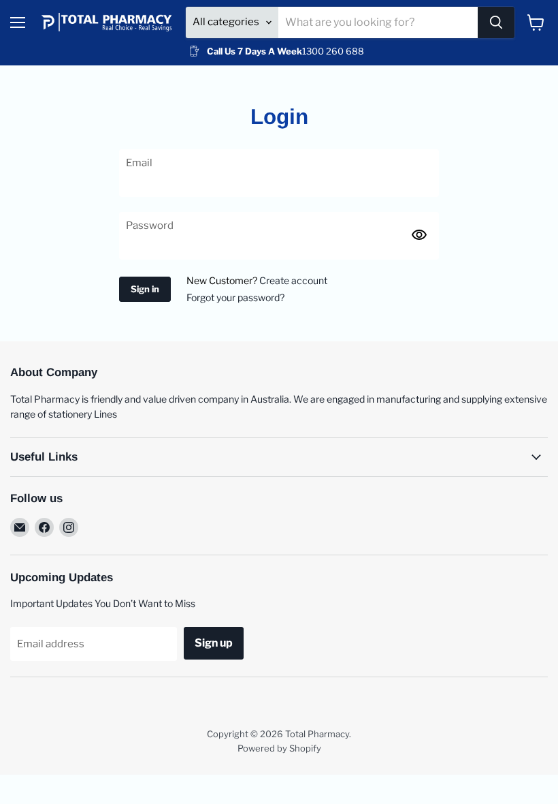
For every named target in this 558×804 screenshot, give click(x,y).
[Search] (496, 22)
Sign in (145, 288)
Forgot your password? (235, 297)
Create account (293, 280)
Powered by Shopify (279, 748)
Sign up (214, 642)
